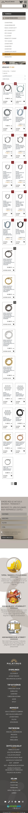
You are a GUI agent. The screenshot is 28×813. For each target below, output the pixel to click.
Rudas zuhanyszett (11, 28)
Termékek (8, 14)
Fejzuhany (8, 36)
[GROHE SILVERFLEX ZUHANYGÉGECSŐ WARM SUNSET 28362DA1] (20, 437)
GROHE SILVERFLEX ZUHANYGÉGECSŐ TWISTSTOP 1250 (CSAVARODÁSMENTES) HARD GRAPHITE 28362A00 (8, 262)
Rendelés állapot (14, 749)
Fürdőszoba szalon (14, 688)
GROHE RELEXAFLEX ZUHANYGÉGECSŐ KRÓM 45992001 (7, 419)
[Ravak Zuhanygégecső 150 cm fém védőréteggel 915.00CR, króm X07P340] (8, 196)
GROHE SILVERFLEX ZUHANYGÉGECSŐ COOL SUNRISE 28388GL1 (7, 443)
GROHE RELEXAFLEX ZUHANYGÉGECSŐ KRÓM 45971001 (7, 394)
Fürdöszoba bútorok (14, 696)
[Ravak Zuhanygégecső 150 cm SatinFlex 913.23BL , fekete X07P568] (20, 224)
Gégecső (7, 54)
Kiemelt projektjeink (14, 790)
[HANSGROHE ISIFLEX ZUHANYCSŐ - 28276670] (20, 412)
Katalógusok (14, 722)
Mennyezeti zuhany (10, 38)
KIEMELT (14, 71)
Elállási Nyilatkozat (14, 755)
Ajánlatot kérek (18, 102)
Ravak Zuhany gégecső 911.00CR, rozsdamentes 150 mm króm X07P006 (20, 119)
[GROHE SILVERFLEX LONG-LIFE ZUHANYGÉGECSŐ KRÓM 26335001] (8, 462)
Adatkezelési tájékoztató (14, 760)
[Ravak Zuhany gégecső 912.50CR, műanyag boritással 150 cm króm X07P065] (8, 224)
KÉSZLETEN (6, 71)
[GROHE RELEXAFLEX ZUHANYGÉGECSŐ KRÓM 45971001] (8, 388)
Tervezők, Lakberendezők (14, 732)
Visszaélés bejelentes (14, 772)
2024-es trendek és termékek (14, 711)
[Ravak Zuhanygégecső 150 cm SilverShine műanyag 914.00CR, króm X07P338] (8, 166)
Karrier (14, 793)
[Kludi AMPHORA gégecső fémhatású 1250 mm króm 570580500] (20, 88)
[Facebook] (12, 802)
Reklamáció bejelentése (14, 679)
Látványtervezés (14, 676)
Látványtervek (14, 717)
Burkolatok (14, 691)
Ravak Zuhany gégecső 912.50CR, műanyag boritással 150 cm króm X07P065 (7, 232)
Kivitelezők (14, 737)
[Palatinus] (25, 2)
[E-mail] (6, 802)
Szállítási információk (14, 752)
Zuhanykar (8, 49)
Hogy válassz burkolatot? (14, 714)
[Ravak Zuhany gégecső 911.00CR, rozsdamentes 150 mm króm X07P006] (20, 112)
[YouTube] (19, 802)
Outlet (14, 701)
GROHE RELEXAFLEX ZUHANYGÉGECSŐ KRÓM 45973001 (20, 394)
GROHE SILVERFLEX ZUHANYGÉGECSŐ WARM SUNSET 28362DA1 (20, 443)
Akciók (14, 699)
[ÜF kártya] (14, 62)
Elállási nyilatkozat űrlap (14, 757)
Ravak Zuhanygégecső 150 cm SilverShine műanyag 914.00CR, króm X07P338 (7, 175)
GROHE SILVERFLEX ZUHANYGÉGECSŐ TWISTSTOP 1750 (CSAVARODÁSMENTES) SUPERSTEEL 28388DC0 (8, 343)
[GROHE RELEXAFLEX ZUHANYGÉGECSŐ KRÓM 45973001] (20, 388)
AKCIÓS (5, 73)
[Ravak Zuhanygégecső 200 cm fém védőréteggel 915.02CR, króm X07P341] (20, 196)
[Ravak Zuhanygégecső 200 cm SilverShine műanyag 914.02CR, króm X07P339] (20, 166)
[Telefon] (9, 802)
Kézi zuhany (8, 33)
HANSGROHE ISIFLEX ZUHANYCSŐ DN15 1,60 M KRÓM (7, 119)
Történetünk (14, 782)
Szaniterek (14, 694)
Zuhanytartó (9, 43)
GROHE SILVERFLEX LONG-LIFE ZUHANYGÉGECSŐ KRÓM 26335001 (7, 468)
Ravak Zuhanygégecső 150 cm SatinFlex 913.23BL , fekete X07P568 (20, 231)
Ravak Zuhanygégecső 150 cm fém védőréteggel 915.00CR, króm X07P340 (7, 203)
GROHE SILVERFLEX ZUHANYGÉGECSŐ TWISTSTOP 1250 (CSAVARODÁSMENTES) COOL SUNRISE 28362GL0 (8, 289)
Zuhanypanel (9, 22)
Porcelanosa (14, 740)
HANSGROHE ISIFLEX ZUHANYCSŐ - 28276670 (19, 419)
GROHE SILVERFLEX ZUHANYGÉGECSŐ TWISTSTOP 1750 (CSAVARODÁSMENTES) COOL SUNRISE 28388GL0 (8, 370)
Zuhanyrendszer (10, 25)
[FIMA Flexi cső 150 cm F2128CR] (8, 88)
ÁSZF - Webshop (14, 763)
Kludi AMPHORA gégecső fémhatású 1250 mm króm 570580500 (20, 95)
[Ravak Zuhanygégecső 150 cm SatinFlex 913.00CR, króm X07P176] (8, 139)
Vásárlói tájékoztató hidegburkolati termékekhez (14, 769)
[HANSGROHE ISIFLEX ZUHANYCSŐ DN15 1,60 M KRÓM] (8, 112)
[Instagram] (23, 802)
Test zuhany (8, 41)
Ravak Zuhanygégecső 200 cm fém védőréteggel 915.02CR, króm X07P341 (20, 203)
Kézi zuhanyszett (10, 30)
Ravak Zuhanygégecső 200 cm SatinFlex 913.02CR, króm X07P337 (20, 146)
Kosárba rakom (5, 102)
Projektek (14, 734)
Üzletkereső (14, 673)
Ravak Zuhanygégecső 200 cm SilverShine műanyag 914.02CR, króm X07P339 (20, 175)
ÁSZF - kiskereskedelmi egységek (14, 765)
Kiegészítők (8, 57)
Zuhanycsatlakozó (10, 51)
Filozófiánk (14, 785)
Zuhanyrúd (8, 46)
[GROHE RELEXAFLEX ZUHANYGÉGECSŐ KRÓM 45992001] (8, 412)
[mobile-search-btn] (24, 5)
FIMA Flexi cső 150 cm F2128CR (7, 93)
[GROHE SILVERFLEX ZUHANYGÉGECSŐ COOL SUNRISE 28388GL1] (8, 437)
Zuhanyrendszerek (11, 18)
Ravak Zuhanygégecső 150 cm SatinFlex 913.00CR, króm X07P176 (7, 146)
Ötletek (14, 719)
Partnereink (14, 787)
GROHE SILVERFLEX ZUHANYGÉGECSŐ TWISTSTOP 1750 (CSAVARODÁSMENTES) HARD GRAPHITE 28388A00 (8, 316)
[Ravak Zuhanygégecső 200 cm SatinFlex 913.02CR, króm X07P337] (20, 139)
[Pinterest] (16, 802)
